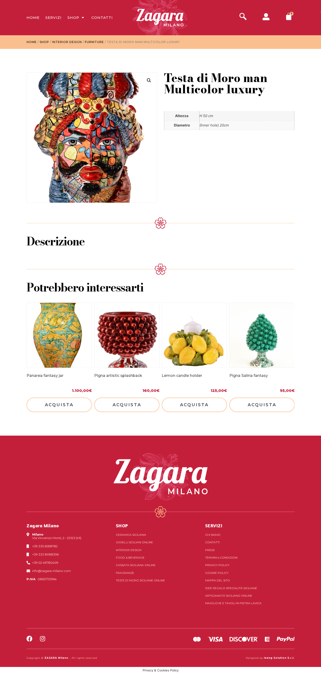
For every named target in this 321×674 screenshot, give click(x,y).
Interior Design (67, 42)
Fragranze (125, 573)
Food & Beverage (130, 557)
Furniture (94, 42)
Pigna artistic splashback (118, 375)
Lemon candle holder (182, 375)
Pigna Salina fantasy (248, 375)
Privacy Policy (217, 565)
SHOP (122, 525)
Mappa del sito (217, 580)
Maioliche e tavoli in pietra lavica (233, 603)
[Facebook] (29, 639)
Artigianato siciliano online (228, 595)
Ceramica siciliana (131, 534)
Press (210, 550)
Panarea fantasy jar (45, 375)
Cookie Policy (216, 573)
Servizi (53, 17)
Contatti (102, 17)
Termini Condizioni (221, 557)
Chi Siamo (212, 534)
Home (33, 17)
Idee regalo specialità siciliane (231, 588)
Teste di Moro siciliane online (140, 580)
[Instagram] (42, 639)
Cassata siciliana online (136, 565)
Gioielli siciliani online (134, 542)
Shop (73, 17)
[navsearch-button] (243, 17)
